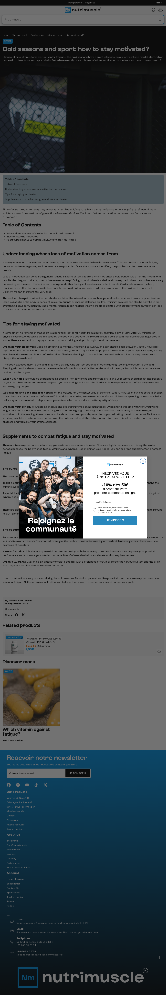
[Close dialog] (143, 461)
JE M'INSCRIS (115, 520)
